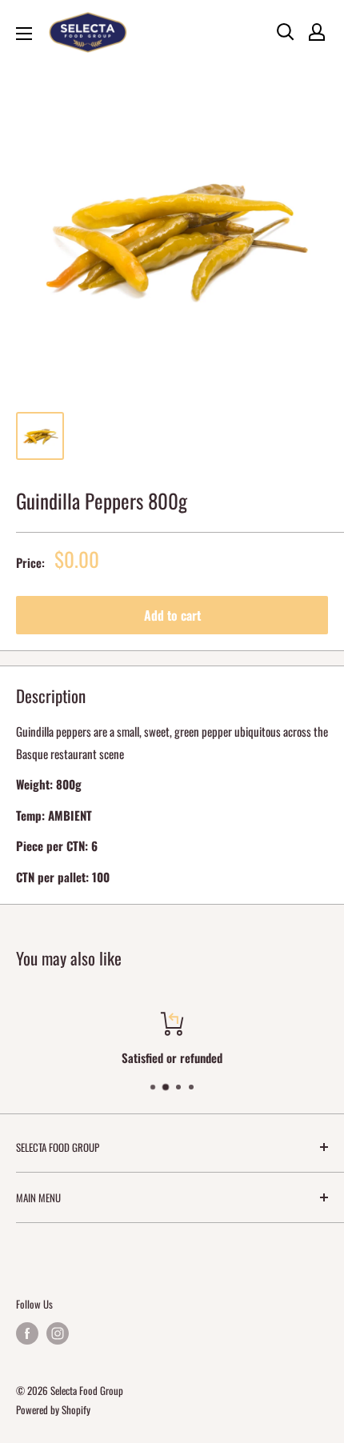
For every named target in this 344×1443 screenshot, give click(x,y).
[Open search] (285, 32)
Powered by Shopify (53, 1409)
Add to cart (172, 615)
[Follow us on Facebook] (27, 1332)
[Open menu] (24, 33)
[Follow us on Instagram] (57, 1332)
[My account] (317, 32)
